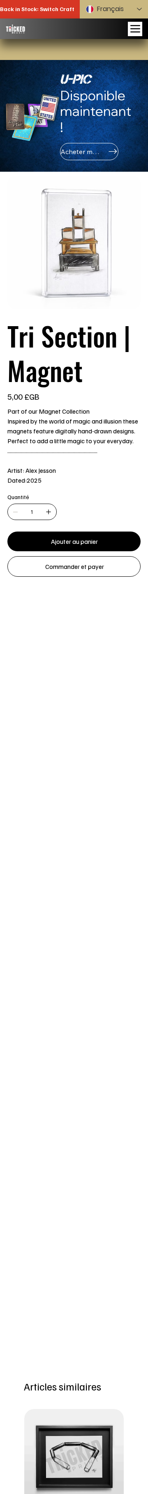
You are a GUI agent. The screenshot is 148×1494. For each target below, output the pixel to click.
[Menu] (135, 29)
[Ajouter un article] (48, 512)
